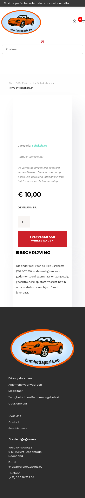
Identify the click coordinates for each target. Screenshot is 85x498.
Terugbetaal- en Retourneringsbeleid (33, 397)
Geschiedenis (17, 428)
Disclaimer (15, 391)
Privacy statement (20, 378)
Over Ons (14, 416)
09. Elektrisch (25, 83)
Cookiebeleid (17, 404)
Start (11, 83)
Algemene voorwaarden (25, 385)
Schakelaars (44, 83)
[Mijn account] (74, 21)
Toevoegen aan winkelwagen (42, 238)
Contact (13, 422)
